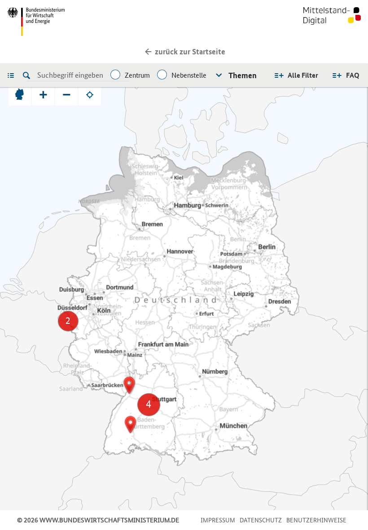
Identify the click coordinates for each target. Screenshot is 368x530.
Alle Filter (303, 75)
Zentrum (137, 75)
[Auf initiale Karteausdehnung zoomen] (20, 94)
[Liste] (13, 75)
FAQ (352, 75)
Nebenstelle (188, 75)
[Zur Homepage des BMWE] (93, 21)
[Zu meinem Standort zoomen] (90, 94)
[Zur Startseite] (332, 21)
